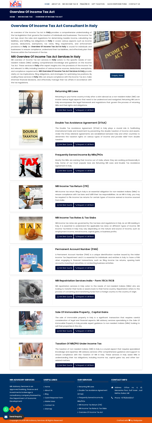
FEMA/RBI (84, 4)
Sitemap (48, 409)
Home (47, 4)
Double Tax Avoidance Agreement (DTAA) (81, 122)
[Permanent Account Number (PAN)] (31, 260)
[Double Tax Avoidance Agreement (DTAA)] (31, 133)
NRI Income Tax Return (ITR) (72, 186)
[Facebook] (12, 409)
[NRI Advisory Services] (16, 4)
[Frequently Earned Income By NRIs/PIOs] (31, 165)
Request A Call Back (85, 110)
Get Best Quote (65, 110)
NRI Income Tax (69, 4)
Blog (46, 394)
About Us (56, 4)
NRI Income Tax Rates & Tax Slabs (75, 217)
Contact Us (134, 4)
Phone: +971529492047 (124, 398)
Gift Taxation (98, 4)
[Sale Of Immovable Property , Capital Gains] (31, 323)
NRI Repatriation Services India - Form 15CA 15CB (84, 280)
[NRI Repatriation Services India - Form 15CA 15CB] (31, 291)
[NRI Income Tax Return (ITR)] (31, 197)
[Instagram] (18, 409)
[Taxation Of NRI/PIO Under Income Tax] (31, 354)
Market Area (50, 401)
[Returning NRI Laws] (31, 102)
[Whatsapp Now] (6, 409)
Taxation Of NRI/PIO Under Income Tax (78, 343)
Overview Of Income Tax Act (91, 412)
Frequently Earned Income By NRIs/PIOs (79, 154)
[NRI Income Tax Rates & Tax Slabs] (31, 228)
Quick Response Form (117, 4)
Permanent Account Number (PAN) (76, 249)
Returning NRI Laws (66, 91)
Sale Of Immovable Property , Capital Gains (81, 312)
